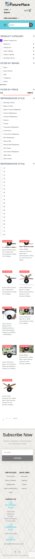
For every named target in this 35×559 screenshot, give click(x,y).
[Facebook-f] (15, 552)
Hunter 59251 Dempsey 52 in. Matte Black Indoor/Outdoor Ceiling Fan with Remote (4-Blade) (9, 400)
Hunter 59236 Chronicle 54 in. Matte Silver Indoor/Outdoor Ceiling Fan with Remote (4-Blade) (26, 359)
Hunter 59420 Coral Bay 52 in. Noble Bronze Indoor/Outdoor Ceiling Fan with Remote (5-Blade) (26, 292)
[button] (5, 25)
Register (7, 12)
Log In (6, 10)
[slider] (2, 95)
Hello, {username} (10, 18)
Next (14, 418)
